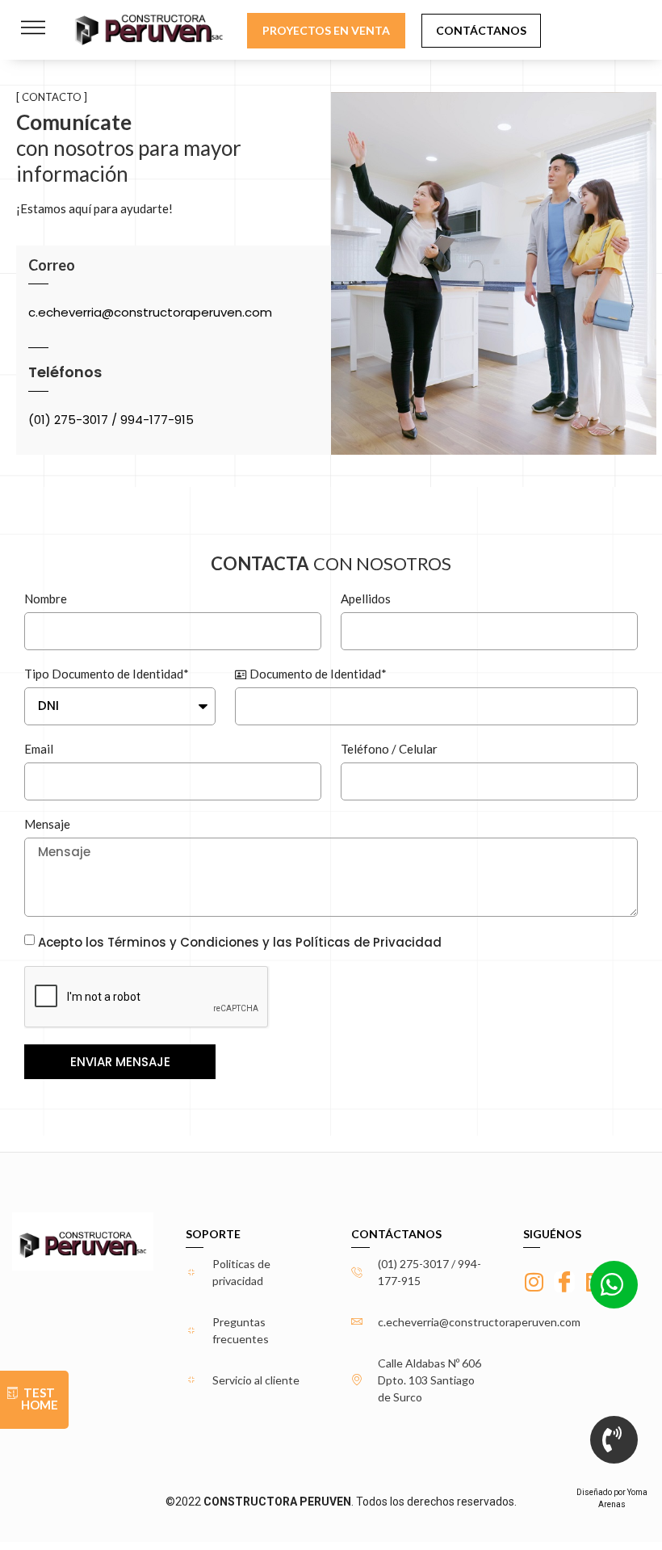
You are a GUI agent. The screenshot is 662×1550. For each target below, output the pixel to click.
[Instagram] (533, 1281)
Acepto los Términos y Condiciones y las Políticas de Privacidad (240, 942)
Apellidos (366, 598)
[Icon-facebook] (564, 1281)
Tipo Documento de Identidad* (106, 673)
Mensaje (47, 824)
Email (38, 748)
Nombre (45, 598)
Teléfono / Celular (389, 748)
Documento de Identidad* (317, 673)
